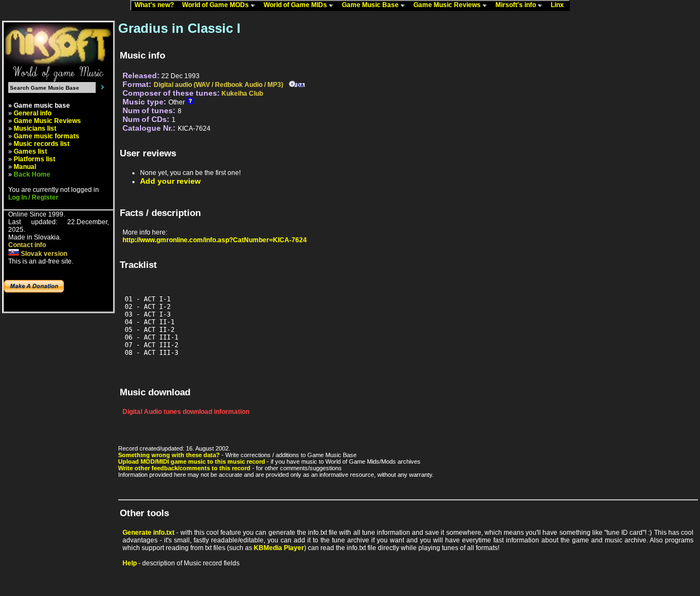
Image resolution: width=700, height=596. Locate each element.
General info (32, 113)
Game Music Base (371, 5)
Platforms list (34, 159)
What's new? (157, 5)
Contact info (27, 245)
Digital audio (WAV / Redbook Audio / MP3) (218, 85)
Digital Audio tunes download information (185, 412)
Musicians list (35, 128)
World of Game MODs (216, 5)
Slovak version (43, 254)
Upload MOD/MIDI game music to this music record (191, 461)
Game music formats (46, 136)
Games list (30, 151)
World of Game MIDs (296, 5)
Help (129, 563)
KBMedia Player (279, 548)
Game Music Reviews (447, 5)
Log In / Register (33, 197)
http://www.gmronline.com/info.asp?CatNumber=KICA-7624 (214, 240)
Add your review (170, 181)
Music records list (41, 144)
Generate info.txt (148, 532)
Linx (560, 5)
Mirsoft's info (516, 5)
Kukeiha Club (242, 93)
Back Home (32, 174)
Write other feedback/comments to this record (184, 468)
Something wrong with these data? (169, 455)
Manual (25, 167)
